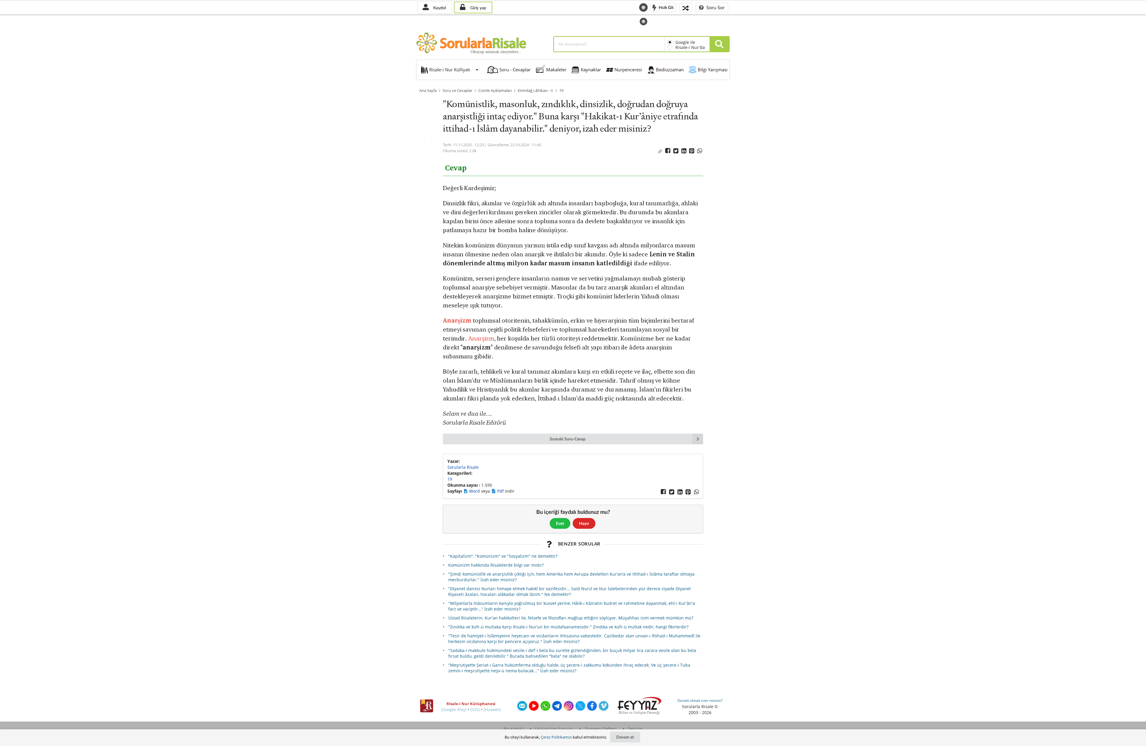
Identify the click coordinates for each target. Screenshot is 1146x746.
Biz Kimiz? (513, 729)
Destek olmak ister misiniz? (700, 700)
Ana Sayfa (428, 90)
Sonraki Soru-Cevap (568, 438)
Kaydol (439, 7)
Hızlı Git (666, 7)
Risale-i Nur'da (690, 47)
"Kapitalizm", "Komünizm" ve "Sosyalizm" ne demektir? (502, 556)
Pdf (501, 491)
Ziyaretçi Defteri (601, 729)
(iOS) (475, 709)
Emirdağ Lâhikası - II (535, 90)
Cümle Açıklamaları (495, 90)
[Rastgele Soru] (685, 7)
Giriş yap (477, 7)
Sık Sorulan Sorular (554, 729)
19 (561, 90)
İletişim (635, 729)
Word (475, 491)
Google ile (685, 42)
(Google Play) (453, 709)
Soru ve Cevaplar (457, 90)
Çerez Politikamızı (556, 737)
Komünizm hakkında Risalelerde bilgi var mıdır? (496, 565)
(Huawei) (492, 709)
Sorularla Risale (463, 467)
